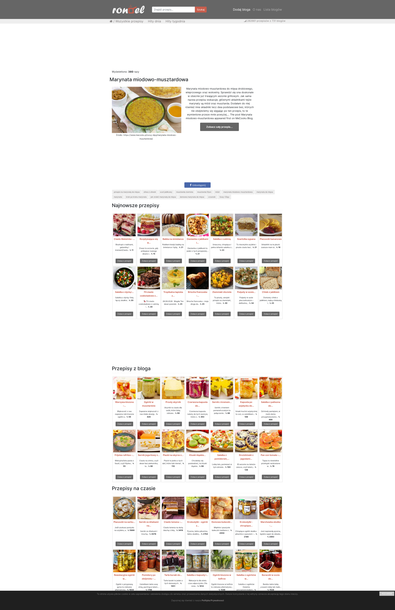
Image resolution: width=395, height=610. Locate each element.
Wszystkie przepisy (129, 21)
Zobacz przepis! (124, 261)
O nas (257, 9)
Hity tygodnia (175, 21)
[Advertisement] (197, 48)
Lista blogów (273, 9)
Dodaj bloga (241, 9)
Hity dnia (154, 21)
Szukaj (201, 9)
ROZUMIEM (387, 593)
